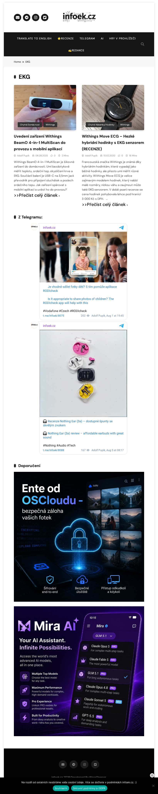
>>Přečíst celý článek (36, 195)
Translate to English (34, 38)
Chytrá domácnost (30, 124)
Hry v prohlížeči (122, 38)
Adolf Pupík (23, 155)
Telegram (87, 38)
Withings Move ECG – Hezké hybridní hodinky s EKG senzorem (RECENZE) (113, 142)
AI (102, 38)
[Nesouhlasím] (153, 786)
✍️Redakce (76, 50)
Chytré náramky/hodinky (101, 124)
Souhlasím (61, 788)
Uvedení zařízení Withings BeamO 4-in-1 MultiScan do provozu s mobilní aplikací (40, 142)
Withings (50, 124)
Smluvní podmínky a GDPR (89, 788)
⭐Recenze (65, 38)
